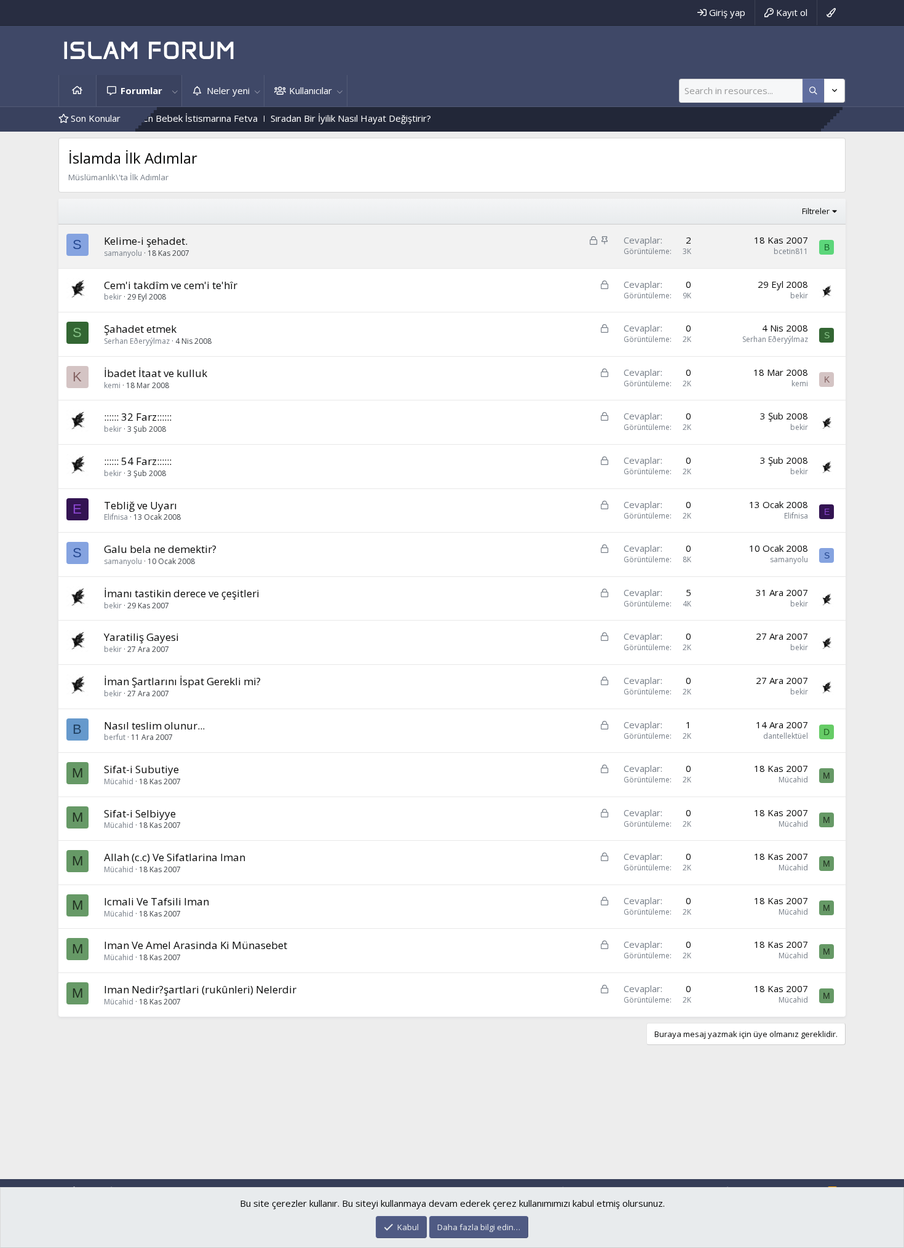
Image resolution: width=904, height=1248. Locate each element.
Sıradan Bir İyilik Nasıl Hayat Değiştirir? (319, 118)
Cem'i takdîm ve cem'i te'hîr (170, 285)
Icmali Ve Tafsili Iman (156, 901)
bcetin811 (791, 251)
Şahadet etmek (140, 329)
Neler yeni (228, 90)
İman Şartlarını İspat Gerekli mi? (182, 681)
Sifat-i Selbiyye (140, 813)
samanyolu (123, 253)
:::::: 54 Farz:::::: (138, 461)
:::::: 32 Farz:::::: (138, 417)
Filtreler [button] (816, 211)
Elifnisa (116, 517)
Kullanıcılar (310, 90)
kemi (112, 385)
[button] (174, 90)
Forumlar (141, 90)
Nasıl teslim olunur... (154, 725)
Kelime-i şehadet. (146, 241)
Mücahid (118, 781)
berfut (114, 737)
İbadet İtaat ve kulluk (155, 373)
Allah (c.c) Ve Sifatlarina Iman (174, 857)
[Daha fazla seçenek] (813, 91)
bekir (113, 297)
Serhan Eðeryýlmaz (137, 341)
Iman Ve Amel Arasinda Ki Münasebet (195, 945)
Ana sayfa (77, 90)
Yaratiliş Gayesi (141, 637)
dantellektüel (785, 736)
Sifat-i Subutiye (141, 769)
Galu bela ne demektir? (160, 549)
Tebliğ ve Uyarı (140, 505)
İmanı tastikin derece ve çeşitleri (182, 593)
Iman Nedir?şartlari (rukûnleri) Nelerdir (200, 989)
